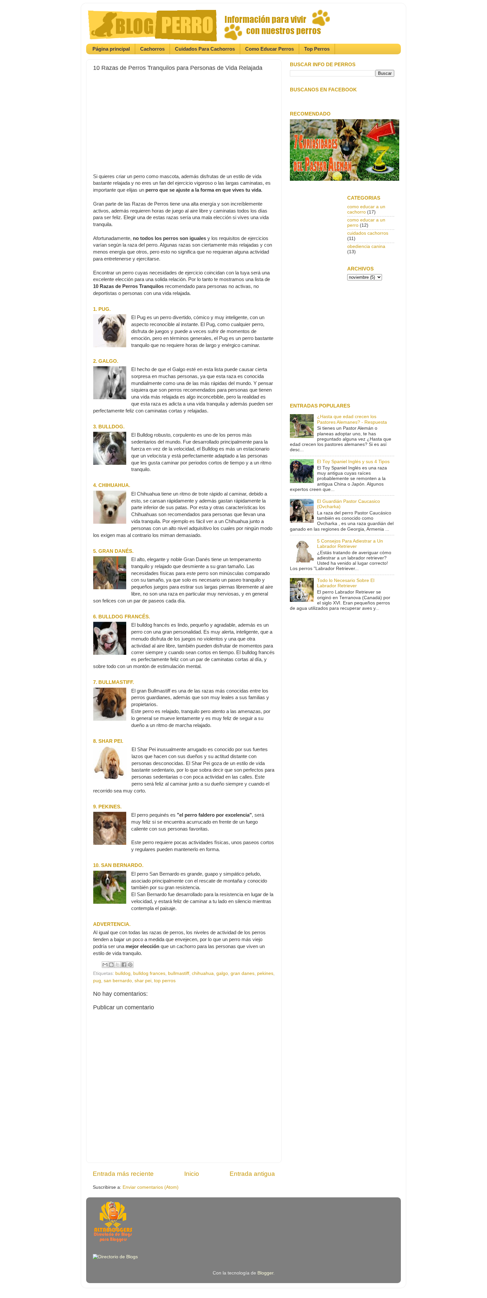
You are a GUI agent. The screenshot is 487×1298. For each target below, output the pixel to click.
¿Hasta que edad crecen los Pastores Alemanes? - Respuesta (352, 419)
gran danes (242, 973)
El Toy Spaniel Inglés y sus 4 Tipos (353, 461)
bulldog (123, 973)
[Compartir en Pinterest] (130, 964)
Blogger (265, 1273)
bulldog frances (149, 973)
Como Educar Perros (269, 49)
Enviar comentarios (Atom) (151, 1187)
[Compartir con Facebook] (124, 964)
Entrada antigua (252, 1173)
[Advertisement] (184, 118)
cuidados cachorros (367, 233)
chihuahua (203, 973)
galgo (222, 973)
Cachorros (152, 49)
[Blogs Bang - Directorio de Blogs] (115, 1256)
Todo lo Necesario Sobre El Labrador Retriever (345, 583)
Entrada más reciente (123, 1173)
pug (97, 980)
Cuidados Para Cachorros (205, 49)
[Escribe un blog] (111, 964)
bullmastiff (178, 973)
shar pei (143, 980)
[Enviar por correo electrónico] (105, 964)
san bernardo (118, 980)
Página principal (111, 49)
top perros (165, 980)
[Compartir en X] (117, 964)
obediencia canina (366, 246)
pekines (265, 973)
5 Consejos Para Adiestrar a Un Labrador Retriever (350, 544)
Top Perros (317, 49)
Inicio (191, 1173)
